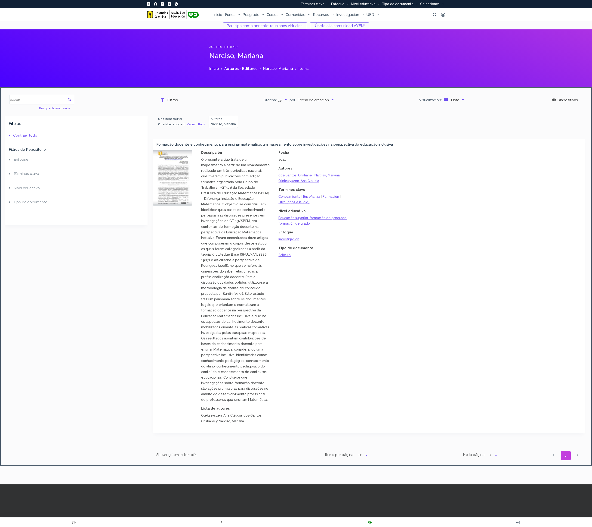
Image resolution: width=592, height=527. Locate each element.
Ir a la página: (474, 455)
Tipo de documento (397, 4)
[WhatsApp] (176, 4)
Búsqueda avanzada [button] (55, 108)
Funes (230, 15)
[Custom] (74, 522)
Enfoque (337, 4)
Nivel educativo (363, 4)
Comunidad (295, 15)
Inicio (217, 15)
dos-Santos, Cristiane (295, 175)
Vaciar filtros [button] (196, 124)
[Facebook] (155, 4)
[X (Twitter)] (148, 4)
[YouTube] (169, 4)
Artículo (284, 255)
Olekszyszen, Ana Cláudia (298, 181)
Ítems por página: (339, 455)
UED (370, 15)
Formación (331, 196)
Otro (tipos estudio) (293, 202)
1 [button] (566, 455)
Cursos (272, 15)
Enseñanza (311, 196)
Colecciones (430, 4)
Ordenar (270, 100)
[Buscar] (434, 14)
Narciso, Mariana (327, 175)
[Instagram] (162, 4)
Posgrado (251, 15)
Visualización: (431, 100)
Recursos (321, 15)
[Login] (443, 15)
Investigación (347, 15)
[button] (553, 455)
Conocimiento (289, 196)
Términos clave (312, 4)
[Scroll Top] (518, 522)
